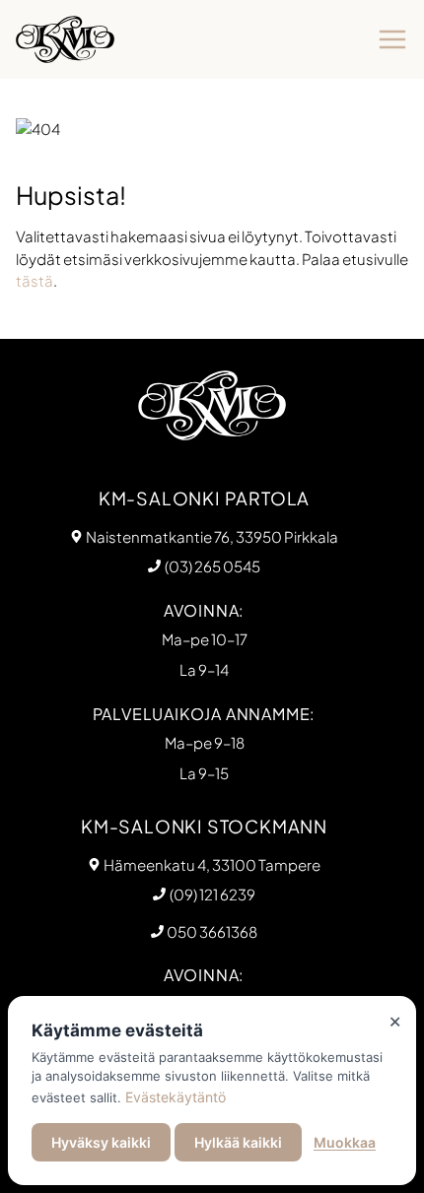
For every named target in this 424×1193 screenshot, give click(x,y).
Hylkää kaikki (238, 1142)
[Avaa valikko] (392, 39)
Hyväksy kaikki (101, 1142)
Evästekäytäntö (175, 1097)
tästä (34, 280)
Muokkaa (345, 1142)
